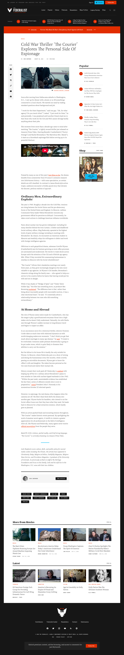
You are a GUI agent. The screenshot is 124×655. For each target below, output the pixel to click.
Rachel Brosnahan (39, 498)
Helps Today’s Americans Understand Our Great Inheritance (49, 548)
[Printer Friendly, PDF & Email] (10, 96)
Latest (16, 563)
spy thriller (52, 498)
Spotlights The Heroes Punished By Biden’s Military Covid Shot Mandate (100, 548)
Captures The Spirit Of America (73, 547)
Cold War (54, 494)
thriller (25, 501)
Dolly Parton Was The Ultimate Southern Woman (99, 588)
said (58, 339)
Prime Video (26, 498)
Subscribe (111, 2)
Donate (100, 2)
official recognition (28, 426)
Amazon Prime (26, 494)
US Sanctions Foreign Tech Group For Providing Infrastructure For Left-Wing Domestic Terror (23, 590)
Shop (82, 150)
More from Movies (23, 522)
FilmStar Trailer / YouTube (61, 90)
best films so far (54, 175)
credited (60, 371)
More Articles (61, 478)
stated (33, 385)
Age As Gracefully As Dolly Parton (73, 588)
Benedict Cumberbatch (41, 494)
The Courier (64, 498)
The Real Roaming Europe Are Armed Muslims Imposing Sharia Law (24, 549)
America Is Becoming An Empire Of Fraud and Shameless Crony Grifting (47, 589)
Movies (63, 494)
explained (32, 289)
